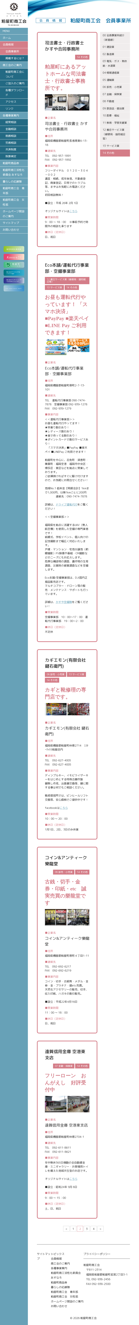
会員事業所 (12, 51)
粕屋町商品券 (11, 163)
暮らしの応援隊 (12, 181)
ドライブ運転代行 (66, 504)
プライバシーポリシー (97, 1254)
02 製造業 (108, 54)
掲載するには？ (14, 58)
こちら (73, 211)
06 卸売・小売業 (112, 87)
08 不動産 (108, 101)
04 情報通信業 (111, 72)
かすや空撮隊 (64, 602)
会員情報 (56, 1259)
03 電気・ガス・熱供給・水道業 (115, 63)
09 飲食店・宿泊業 (113, 108)
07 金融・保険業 (112, 94)
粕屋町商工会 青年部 (13, 190)
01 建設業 (108, 47)
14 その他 (108, 153)
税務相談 (10, 136)
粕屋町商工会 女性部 (13, 202)
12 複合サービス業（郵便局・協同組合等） (114, 134)
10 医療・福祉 (111, 115)
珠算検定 (10, 156)
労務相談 (10, 143)
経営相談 (10, 122)
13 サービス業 (111, 146)
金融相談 (10, 129)
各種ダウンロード (14, 92)
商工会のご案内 (60, 1263)
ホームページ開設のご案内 (13, 213)
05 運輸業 (108, 80)
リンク (9, 108)
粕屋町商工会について (14, 74)
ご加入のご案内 (14, 83)
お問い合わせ (11, 230)
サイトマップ (11, 223)
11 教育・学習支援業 (115, 122)
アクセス (10, 102)
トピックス (57, 1254)
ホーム (7, 38)
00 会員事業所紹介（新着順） (113, 38)
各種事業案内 (59, 1268)
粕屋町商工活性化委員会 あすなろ (13, 172)
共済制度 (10, 149)
